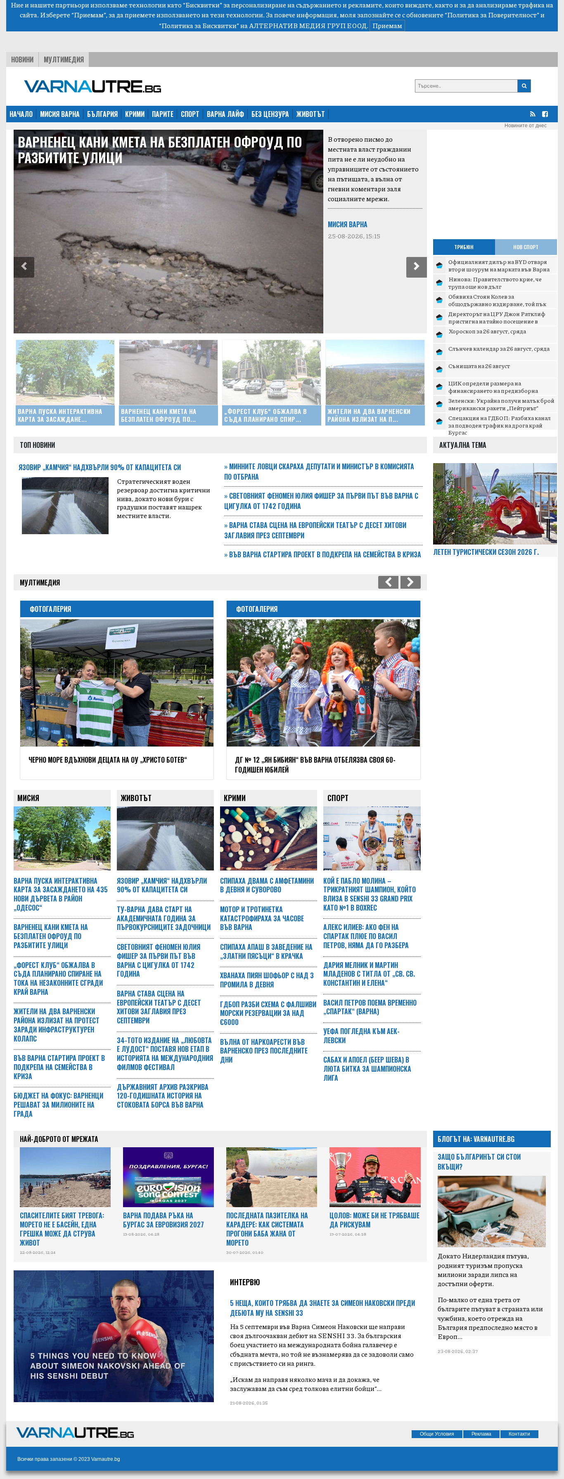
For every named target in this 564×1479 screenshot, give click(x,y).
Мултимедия (64, 59)
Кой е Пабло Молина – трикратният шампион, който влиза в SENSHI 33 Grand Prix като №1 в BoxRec (369, 894)
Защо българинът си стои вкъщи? (479, 1162)
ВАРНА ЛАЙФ (225, 114)
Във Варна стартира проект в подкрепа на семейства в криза (322, 554)
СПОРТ (190, 114)
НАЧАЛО (21, 114)
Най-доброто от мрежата (59, 1139)
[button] (24, 267)
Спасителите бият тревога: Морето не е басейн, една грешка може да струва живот (62, 1228)
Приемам (387, 25)
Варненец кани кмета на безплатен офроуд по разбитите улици (160, 149)
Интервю (245, 1282)
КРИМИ (135, 114)
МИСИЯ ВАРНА (60, 114)
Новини (22, 59)
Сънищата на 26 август (479, 365)
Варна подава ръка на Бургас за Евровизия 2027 (163, 1219)
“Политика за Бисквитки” (199, 25)
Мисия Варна (347, 224)
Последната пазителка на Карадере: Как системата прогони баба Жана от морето (267, 1228)
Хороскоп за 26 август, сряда (487, 331)
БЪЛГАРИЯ (102, 114)
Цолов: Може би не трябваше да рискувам (374, 1219)
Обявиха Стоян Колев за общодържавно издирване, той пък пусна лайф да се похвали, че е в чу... (497, 303)
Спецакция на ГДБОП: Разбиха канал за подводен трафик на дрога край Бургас (499, 425)
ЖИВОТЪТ (310, 114)
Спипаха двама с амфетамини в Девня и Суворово (267, 885)
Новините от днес (526, 125)
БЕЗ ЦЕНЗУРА (270, 114)
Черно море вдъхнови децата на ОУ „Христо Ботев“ (107, 760)
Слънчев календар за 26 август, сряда (499, 348)
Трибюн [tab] (464, 246)
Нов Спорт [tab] (525, 246)
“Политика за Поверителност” (492, 14)
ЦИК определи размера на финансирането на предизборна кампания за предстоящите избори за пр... (500, 394)
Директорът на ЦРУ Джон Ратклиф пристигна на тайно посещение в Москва (496, 320)
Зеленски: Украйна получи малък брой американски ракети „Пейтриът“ (501, 404)
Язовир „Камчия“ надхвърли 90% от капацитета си (100, 467)
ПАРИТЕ (162, 114)
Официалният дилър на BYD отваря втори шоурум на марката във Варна (499, 265)
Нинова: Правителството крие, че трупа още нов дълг (495, 282)
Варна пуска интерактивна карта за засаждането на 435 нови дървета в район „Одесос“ (61, 894)
